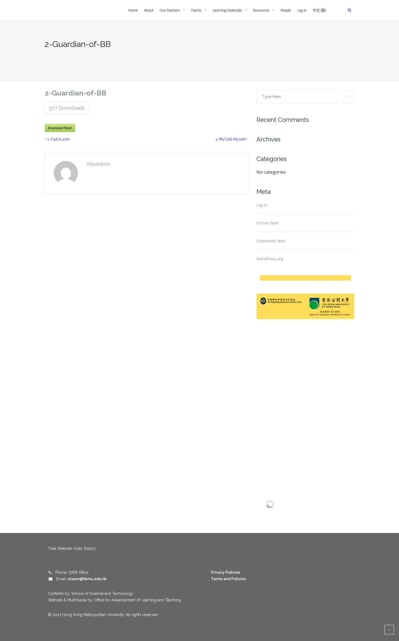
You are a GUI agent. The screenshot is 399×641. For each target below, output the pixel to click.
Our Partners (170, 10)
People (285, 10)
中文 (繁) (319, 10)
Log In (301, 10)
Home (133, 10)
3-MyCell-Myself (231, 139)
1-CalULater (58, 139)
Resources (261, 10)
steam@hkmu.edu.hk (87, 579)
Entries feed (267, 223)
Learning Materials (227, 10)
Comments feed (270, 240)
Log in (261, 205)
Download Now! (60, 127)
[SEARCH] (348, 96)
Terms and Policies (228, 579)
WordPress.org (269, 258)
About (148, 10)
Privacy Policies (225, 572)
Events (196, 10)
